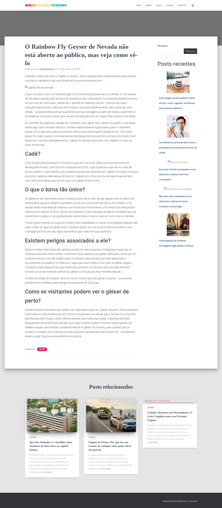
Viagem (169, 5)
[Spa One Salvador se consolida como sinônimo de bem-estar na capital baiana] (52, 415)
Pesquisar (163, 46)
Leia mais (47, 472)
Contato (182, 5)
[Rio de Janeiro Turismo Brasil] (46, 5)
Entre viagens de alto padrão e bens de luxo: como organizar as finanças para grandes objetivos (177, 103)
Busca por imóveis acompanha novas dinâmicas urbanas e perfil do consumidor (177, 174)
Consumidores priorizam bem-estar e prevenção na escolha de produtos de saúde (178, 147)
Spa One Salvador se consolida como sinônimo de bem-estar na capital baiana (50, 446)
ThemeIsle (192, 501)
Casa (138, 5)
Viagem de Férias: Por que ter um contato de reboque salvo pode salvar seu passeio (110, 446)
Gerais (148, 5)
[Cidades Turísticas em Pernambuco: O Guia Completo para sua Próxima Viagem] (157, 400)
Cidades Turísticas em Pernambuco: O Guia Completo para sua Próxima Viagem (169, 416)
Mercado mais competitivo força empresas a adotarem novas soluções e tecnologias (175, 201)
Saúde (159, 5)
